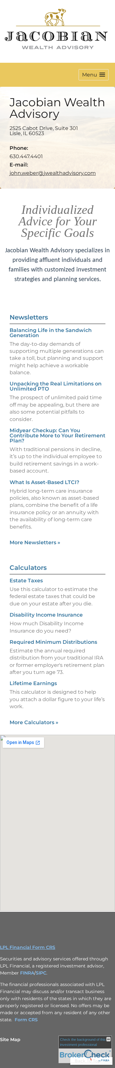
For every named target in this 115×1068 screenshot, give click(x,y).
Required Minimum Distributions (53, 642)
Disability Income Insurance (46, 615)
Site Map (10, 1039)
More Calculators (34, 722)
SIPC (41, 973)
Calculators (28, 567)
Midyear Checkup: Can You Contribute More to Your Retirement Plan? (57, 435)
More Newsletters (35, 542)
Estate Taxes (26, 581)
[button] (94, 74)
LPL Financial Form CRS (27, 947)
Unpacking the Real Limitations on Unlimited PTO (56, 386)
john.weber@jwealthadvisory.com (53, 173)
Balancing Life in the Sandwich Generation (51, 332)
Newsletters (29, 317)
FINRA (27, 973)
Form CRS (26, 1020)
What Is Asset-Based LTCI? (44, 482)
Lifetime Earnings (33, 683)
